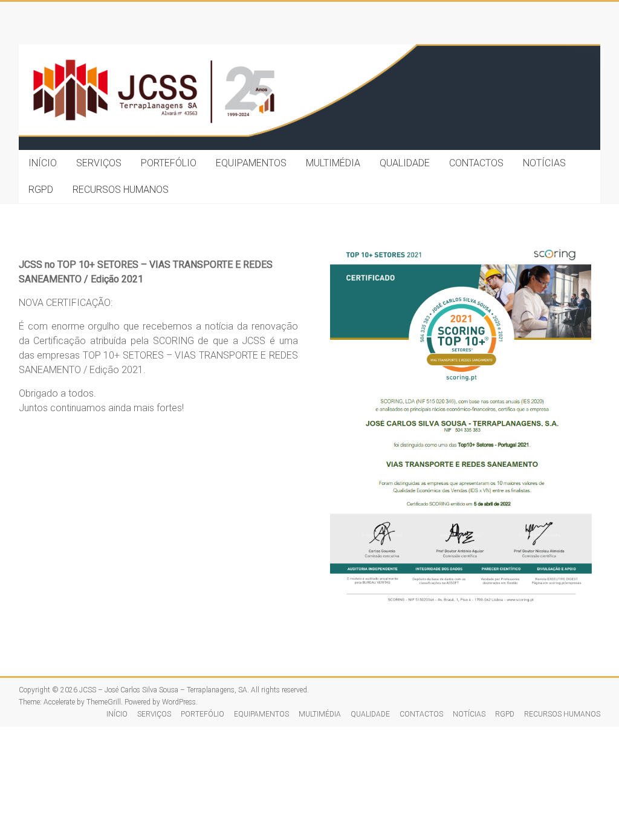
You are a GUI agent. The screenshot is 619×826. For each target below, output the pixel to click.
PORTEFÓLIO (168, 163)
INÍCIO (42, 163)
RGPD (40, 189)
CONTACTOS (476, 163)
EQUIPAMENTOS (251, 163)
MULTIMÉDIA (333, 163)
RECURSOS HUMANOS (121, 189)
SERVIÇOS (99, 163)
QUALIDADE (405, 163)
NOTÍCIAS (544, 163)
